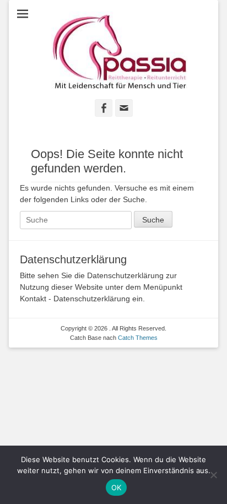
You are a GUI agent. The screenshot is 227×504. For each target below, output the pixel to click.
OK (116, 487)
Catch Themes (138, 337)
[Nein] (213, 474)
